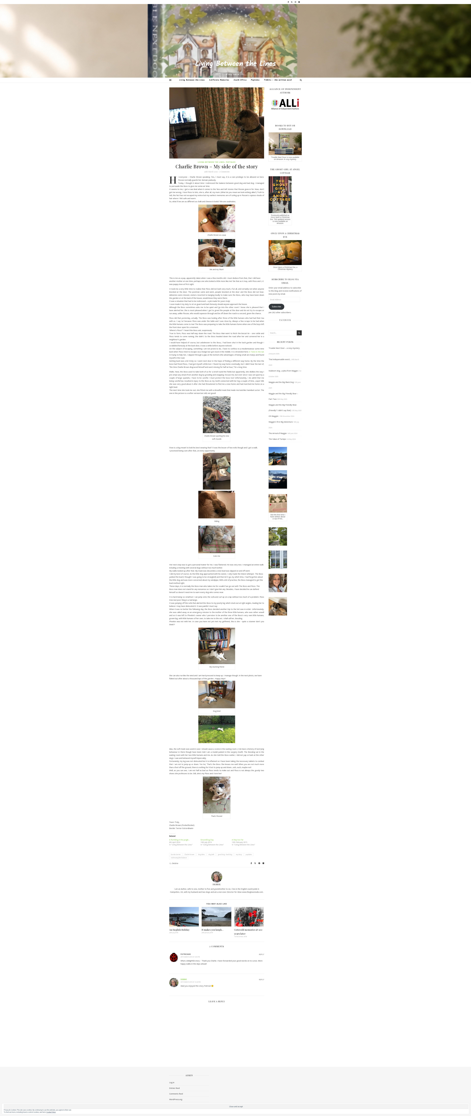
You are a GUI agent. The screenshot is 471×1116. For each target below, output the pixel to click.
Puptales (255, 80)
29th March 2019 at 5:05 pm (190, 957)
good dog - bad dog (225, 854)
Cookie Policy (51, 1112)
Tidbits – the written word (278, 80)
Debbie (175, 863)
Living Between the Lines (235, 64)
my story (239, 854)
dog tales (201, 854)
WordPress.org (175, 1099)
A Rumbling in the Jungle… (179, 840)
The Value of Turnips (277, 439)
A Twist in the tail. (256, 351)
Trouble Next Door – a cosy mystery (284, 348)
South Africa (240, 80)
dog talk (211, 854)
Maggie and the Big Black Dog (281, 382)
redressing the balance (179, 858)
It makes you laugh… (212, 929)
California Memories (219, 80)
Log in (171, 1082)
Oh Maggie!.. (274, 416)
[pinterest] (299, 2)
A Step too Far (237, 840)
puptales (249, 854)
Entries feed (174, 1088)
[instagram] (295, 2)
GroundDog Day (207, 840)
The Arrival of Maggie (278, 433)
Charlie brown (189, 854)
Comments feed (176, 1093)
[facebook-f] (288, 2)
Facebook (285, 320)
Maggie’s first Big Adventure (281, 422)
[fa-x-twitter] (292, 2)
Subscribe (276, 306)
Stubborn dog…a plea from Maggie (283, 370)
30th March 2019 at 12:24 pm (191, 982)
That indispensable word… (280, 359)
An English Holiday (179, 929)
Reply (261, 954)
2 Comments (224, 171)
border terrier (176, 854)
